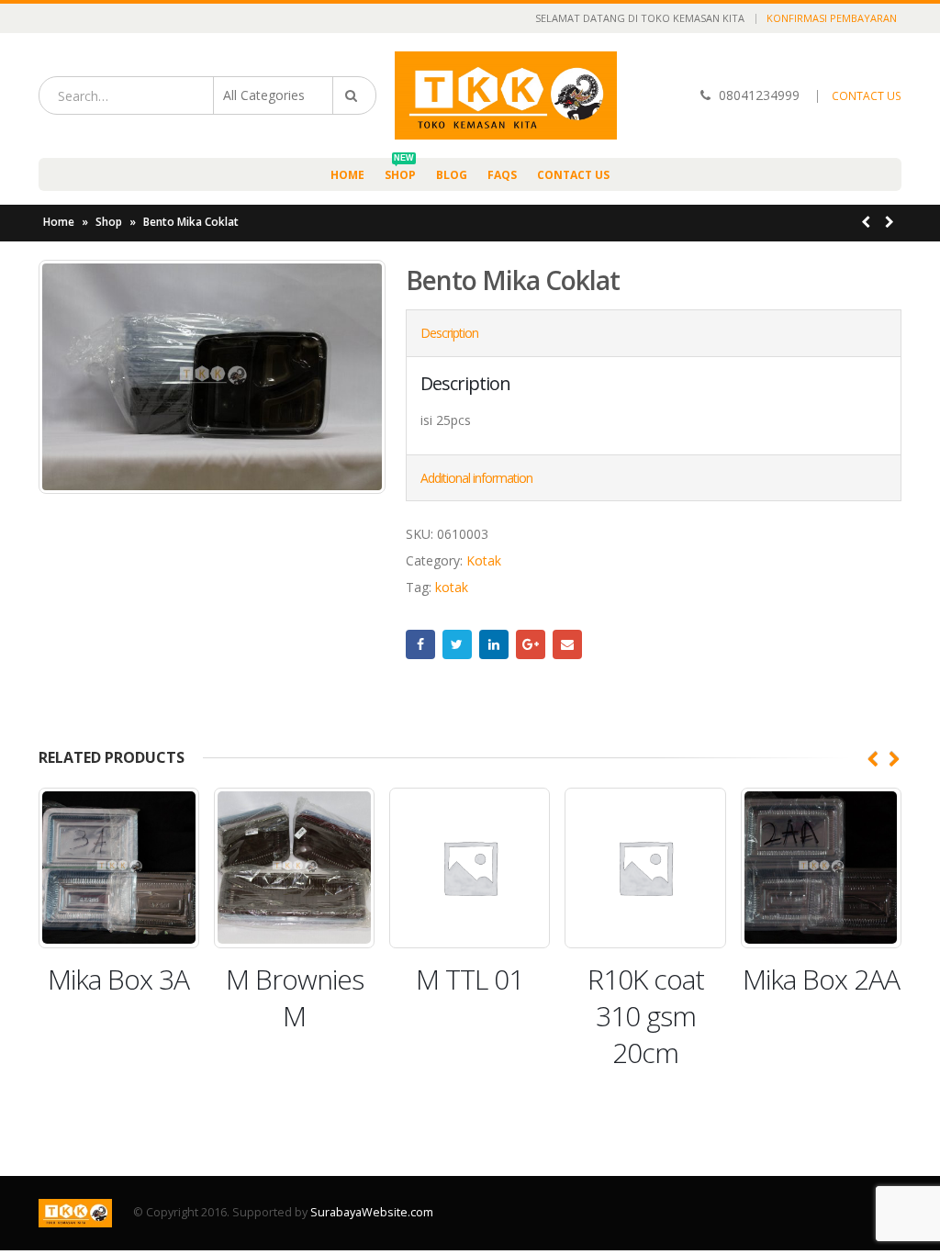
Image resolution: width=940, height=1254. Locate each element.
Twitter (457, 644)
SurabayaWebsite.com (371, 1212)
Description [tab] (449, 332)
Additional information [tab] (476, 478)
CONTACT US (866, 96)
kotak (451, 587)
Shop (400, 170)
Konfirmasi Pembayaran (832, 18)
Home (347, 175)
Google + (530, 644)
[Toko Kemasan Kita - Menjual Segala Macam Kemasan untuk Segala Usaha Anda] (506, 95)
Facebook (420, 644)
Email (567, 644)
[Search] (354, 95)
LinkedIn (494, 644)
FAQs (502, 175)
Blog (451, 175)
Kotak (483, 560)
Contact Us (573, 175)
